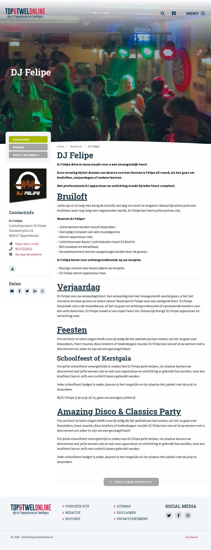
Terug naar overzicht (133, 482)
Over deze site (77, 506)
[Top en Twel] (30, 13)
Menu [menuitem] (192, 13)
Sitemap (124, 506)
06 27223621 (23, 249)
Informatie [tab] (21, 139)
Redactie (72, 513)
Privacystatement (132, 519)
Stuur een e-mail (27, 244)
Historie (72, 519)
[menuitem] (165, 13)
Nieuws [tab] (18, 147)
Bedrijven (76, 146)
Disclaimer (126, 513)
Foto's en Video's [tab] (26, 155)
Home (60, 146)
